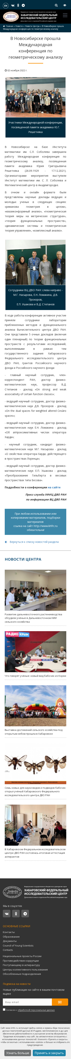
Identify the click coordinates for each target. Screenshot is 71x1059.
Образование (11, 936)
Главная (9, 26)
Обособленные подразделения (22, 974)
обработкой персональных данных (36, 1009)
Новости (19, 26)
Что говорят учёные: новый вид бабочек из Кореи (35, 676)
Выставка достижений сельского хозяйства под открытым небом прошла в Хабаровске (33, 731)
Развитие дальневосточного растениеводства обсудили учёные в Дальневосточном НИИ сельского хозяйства (33, 618)
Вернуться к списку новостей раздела (34, 542)
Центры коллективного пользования (25, 969)
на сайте (54, 487)
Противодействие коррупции (21, 960)
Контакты (9, 932)
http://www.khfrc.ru (46, 526)
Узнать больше (17, 1053)
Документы (10, 941)
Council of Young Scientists (18, 945)
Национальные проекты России (22, 956)
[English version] (6, 5)
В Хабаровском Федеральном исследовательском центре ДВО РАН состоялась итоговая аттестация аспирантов (35, 853)
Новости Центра (32, 26)
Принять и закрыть (49, 1053)
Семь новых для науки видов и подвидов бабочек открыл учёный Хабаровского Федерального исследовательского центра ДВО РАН (35, 791)
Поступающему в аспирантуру (21, 965)
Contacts (8, 950)
